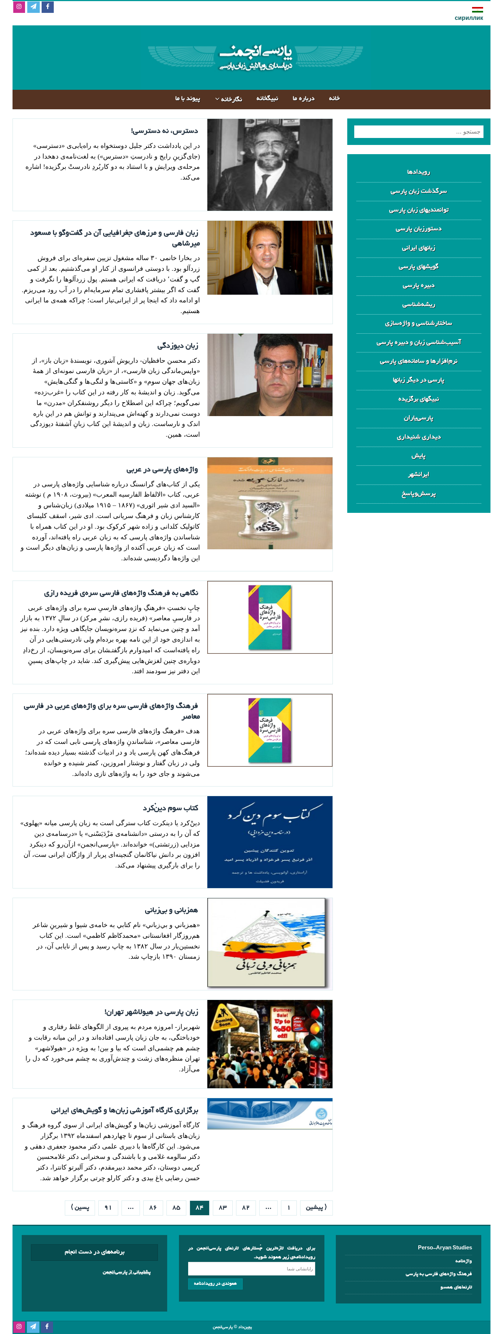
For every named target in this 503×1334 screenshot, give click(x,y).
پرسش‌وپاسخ (419, 493)
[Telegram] (33, 7)
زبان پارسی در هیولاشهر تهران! (151, 1012)
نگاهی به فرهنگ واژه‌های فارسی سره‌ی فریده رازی (121, 593)
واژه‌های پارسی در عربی (162, 470)
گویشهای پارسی (419, 266)
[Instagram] (19, 7)
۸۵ (176, 1207)
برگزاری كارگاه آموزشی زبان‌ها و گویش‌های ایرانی (124, 1111)
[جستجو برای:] (419, 131)
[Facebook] (47, 7)
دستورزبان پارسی (419, 229)
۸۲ (246, 1207)
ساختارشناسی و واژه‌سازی (418, 323)
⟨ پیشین (316, 1207)
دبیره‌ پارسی (419, 285)
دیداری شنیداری (419, 437)
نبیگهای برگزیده (418, 399)
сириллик (469, 19)
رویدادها (418, 172)
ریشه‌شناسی (418, 304)
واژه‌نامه (463, 1261)
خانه (334, 98)
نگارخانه (231, 99)
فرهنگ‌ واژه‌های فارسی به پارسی (439, 1274)
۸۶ (153, 1207)
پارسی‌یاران (418, 418)
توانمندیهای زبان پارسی (419, 210)
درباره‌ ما (303, 98)
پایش (419, 456)
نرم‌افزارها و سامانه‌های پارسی (418, 361)
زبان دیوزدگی (178, 346)
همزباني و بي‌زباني (171, 911)
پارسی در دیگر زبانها (418, 380)
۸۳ (223, 1207)
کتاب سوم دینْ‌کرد (170, 809)
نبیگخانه (267, 98)
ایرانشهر (418, 474)
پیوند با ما (187, 98)
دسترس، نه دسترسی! (164, 131)
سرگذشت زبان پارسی (419, 191)
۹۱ (108, 1207)
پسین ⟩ (80, 1207)
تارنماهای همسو (456, 1287)
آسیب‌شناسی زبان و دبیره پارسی (419, 342)
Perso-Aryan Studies (445, 1248)
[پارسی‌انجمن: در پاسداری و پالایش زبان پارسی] (254, 83)
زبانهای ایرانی (418, 248)
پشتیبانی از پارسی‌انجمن (127, 1272)
